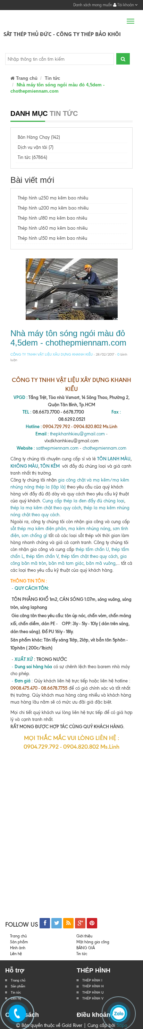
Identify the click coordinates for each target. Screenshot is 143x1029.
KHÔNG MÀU (24, 466)
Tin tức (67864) (32, 157)
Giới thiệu (84, 936)
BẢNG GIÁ (85, 947)
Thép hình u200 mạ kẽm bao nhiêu (53, 208)
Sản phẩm (18, 986)
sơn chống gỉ (34, 535)
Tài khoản (125, 4)
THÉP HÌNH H (93, 986)
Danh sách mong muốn (92, 4)
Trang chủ (26, 78)
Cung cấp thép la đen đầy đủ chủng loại (83, 500)
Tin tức (16, 992)
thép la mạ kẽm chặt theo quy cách (45, 507)
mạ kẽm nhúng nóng (89, 528)
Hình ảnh (17, 947)
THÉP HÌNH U (93, 992)
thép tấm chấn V (42, 556)
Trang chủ (18, 980)
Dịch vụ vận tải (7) (35, 147)
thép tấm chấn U (92, 549)
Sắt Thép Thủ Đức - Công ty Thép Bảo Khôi (62, 34)
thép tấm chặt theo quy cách (89, 556)
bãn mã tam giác (66, 563)
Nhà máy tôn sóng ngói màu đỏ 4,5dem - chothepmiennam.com (68, 338)
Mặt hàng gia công (92, 941)
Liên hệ (16, 953)
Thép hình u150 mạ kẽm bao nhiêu (52, 238)
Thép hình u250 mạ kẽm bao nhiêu (53, 198)
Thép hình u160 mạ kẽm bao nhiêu (52, 228)
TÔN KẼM (50, 466)
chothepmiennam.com (104, 448)
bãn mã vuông (101, 563)
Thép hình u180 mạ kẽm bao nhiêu (52, 218)
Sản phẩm (19, 941)
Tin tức (52, 78)
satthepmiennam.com (57, 448)
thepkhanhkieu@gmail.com (77, 433)
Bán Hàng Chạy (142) (39, 137)
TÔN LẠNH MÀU (114, 458)
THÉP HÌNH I (92, 980)
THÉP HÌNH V (92, 998)
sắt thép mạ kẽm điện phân (38, 528)
